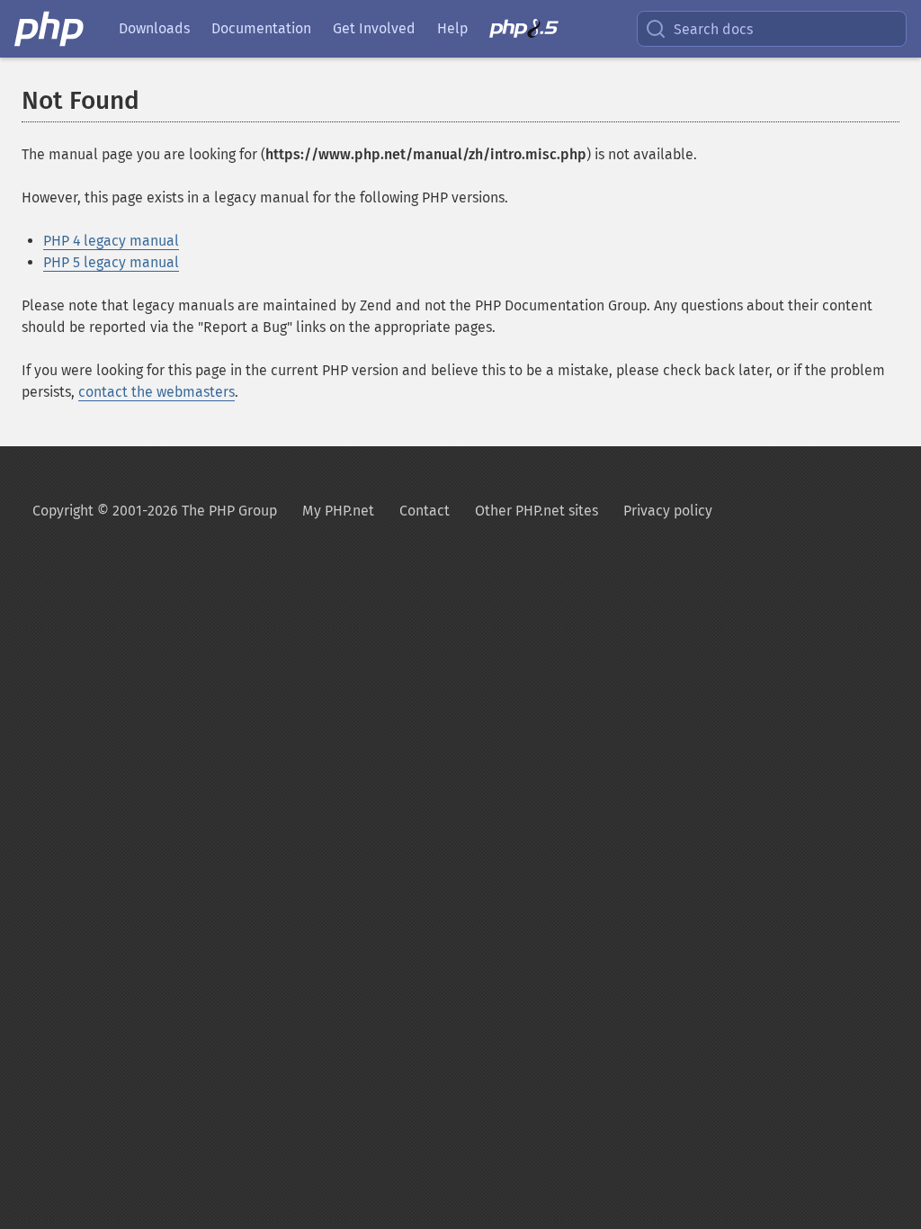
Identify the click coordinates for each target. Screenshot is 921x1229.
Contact (424, 510)
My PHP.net (338, 510)
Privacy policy (667, 510)
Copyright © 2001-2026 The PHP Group (154, 510)
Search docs (713, 29)
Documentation (261, 28)
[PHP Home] (50, 29)
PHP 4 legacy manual (111, 240)
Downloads (154, 28)
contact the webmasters (156, 391)
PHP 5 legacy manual (111, 262)
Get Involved (374, 28)
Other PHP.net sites (536, 510)
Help (452, 28)
